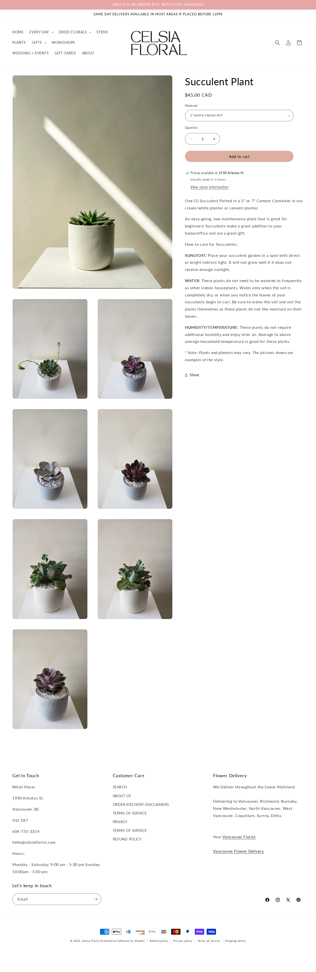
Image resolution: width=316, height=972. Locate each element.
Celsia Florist (91, 940)
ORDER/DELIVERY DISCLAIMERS (141, 804)
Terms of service (209, 940)
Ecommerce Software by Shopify (123, 940)
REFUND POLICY (127, 839)
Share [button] (194, 375)
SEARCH (120, 787)
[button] (41, 32)
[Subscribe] (95, 899)
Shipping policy (235, 940)
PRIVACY (120, 822)
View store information (209, 187)
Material (191, 106)
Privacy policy (183, 940)
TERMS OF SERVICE (130, 813)
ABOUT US (122, 796)
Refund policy (159, 940)
